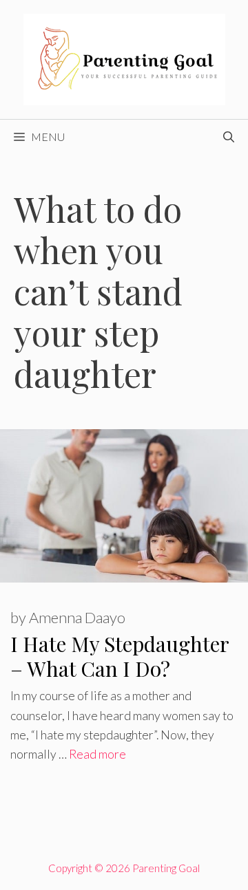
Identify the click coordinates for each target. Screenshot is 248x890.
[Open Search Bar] (228, 137)
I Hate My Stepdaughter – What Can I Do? (119, 656)
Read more (97, 754)
